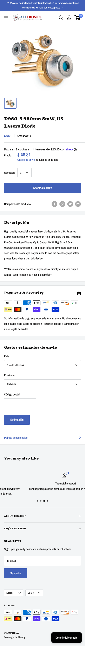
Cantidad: (9, 173)
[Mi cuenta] (69, 17)
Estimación (17, 419)
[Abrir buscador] (61, 17)
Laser (7, 135)
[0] (77, 17)
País (6, 356)
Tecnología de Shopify (14, 637)
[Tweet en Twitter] (70, 204)
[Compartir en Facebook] (54, 204)
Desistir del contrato (66, 637)
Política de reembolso (16, 438)
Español (10, 592)
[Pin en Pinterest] (62, 204)
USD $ (31, 592)
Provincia (9, 375)
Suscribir (15, 573)
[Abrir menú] (6, 17)
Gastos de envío (26, 160)
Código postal (12, 394)
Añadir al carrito (42, 188)
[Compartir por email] (78, 204)
